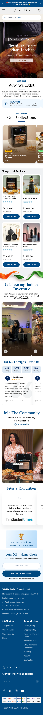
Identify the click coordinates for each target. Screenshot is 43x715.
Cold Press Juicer (30, 198)
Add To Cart (11, 216)
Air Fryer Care (7, 626)
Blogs (4, 638)
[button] (8, 202)
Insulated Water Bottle (30, 245)
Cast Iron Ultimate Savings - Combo (10, 245)
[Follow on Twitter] (10, 690)
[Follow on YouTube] (22, 690)
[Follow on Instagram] (16, 690)
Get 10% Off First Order (21, 573)
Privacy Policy (29, 626)
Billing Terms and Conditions (30, 646)
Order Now (21, 60)
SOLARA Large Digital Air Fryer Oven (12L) (9, 197)
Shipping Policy (30, 630)
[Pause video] (17, 351)
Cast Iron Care (8, 630)
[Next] (40, 3)
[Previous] (2, 3)
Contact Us (28, 660)
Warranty (27, 652)
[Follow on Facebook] (4, 690)
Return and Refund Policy (31, 635)
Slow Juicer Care (9, 634)
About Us (27, 656)
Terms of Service (30, 641)
